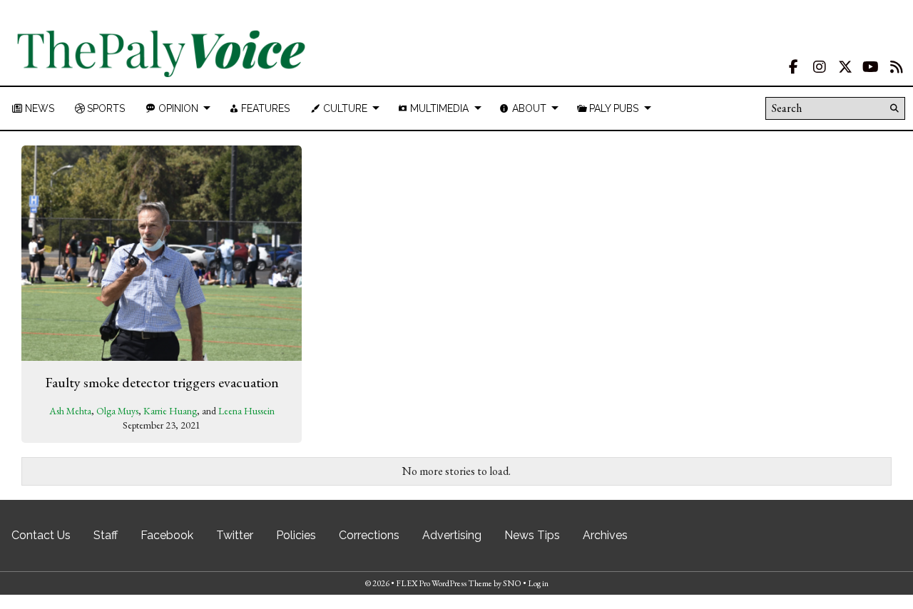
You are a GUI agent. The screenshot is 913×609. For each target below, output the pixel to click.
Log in (538, 583)
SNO (512, 583)
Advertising (451, 535)
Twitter (234, 535)
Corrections (369, 535)
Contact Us (41, 535)
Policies (296, 535)
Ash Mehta (70, 410)
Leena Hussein (246, 410)
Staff (105, 535)
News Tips (532, 535)
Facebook (167, 535)
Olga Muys (117, 410)
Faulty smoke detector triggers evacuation (162, 382)
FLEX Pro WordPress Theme (444, 583)
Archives (605, 535)
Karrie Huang (170, 410)
